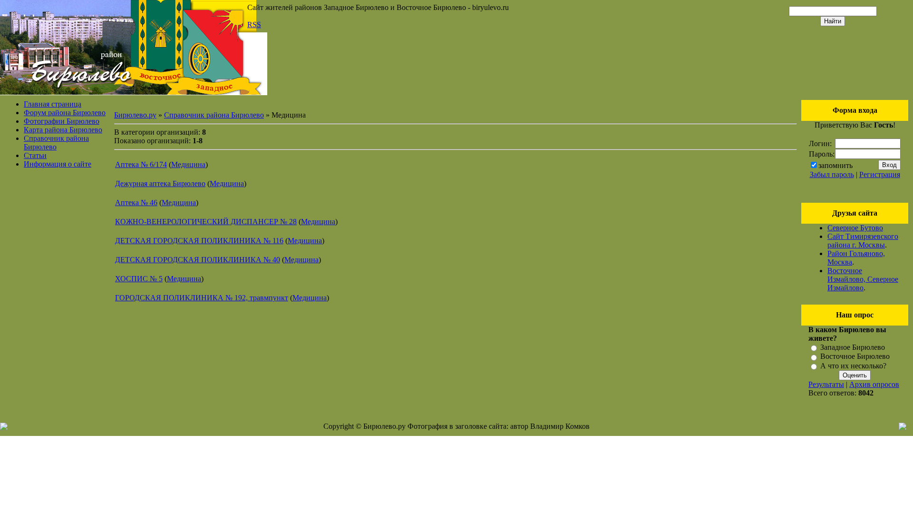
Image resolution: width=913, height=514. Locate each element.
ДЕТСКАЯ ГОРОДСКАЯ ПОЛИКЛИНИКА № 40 (197, 260)
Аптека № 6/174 (141, 164)
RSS (254, 24)
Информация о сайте (57, 164)
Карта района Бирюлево (63, 130)
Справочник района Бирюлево (56, 142)
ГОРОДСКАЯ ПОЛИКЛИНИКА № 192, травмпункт (201, 298)
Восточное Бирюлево (855, 357)
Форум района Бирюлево (65, 113)
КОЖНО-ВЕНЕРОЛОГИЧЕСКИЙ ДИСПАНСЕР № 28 (206, 221)
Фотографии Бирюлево (61, 121)
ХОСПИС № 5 (139, 279)
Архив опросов (874, 384)
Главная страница (52, 104)
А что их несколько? (853, 366)
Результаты (826, 384)
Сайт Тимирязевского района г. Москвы (862, 240)
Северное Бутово (855, 228)
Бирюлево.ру (135, 115)
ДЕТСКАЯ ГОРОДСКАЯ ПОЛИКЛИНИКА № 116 (199, 241)
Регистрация (879, 174)
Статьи (35, 155)
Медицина (188, 164)
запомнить (835, 165)
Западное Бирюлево (852, 347)
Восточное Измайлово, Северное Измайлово (862, 279)
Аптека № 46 (136, 202)
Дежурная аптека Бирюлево (160, 183)
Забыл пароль (832, 174)
